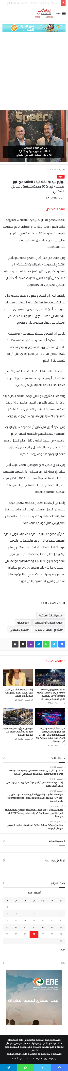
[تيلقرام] (38, 644)
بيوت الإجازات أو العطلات (48, 622)
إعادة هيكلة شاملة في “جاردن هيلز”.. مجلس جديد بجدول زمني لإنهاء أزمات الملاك (18, 692)
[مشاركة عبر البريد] (23, 644)
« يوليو (62, 949)
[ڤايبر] (30, 644)
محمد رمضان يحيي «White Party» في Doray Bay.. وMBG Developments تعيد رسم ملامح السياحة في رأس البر (51, 694)
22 (16, 927)
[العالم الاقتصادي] (44, 13)
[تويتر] (54, 644)
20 (34, 927)
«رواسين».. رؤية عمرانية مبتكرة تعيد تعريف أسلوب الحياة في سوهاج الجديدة (18, 731)
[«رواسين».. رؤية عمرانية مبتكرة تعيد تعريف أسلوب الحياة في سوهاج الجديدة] (18, 716)
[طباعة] (15, 644)
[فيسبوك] (61, 644)
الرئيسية (59, 170)
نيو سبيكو (22, 622)
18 (52, 927)
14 (25, 920)
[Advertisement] (34, 71)
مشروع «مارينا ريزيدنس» (48, 629)
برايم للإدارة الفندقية (50, 615)
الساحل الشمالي (18, 629)
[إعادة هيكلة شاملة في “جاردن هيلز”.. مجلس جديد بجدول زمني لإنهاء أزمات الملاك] (18, 677)
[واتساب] (46, 644)
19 (43, 927)
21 (25, 927)
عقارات (50, 170)
